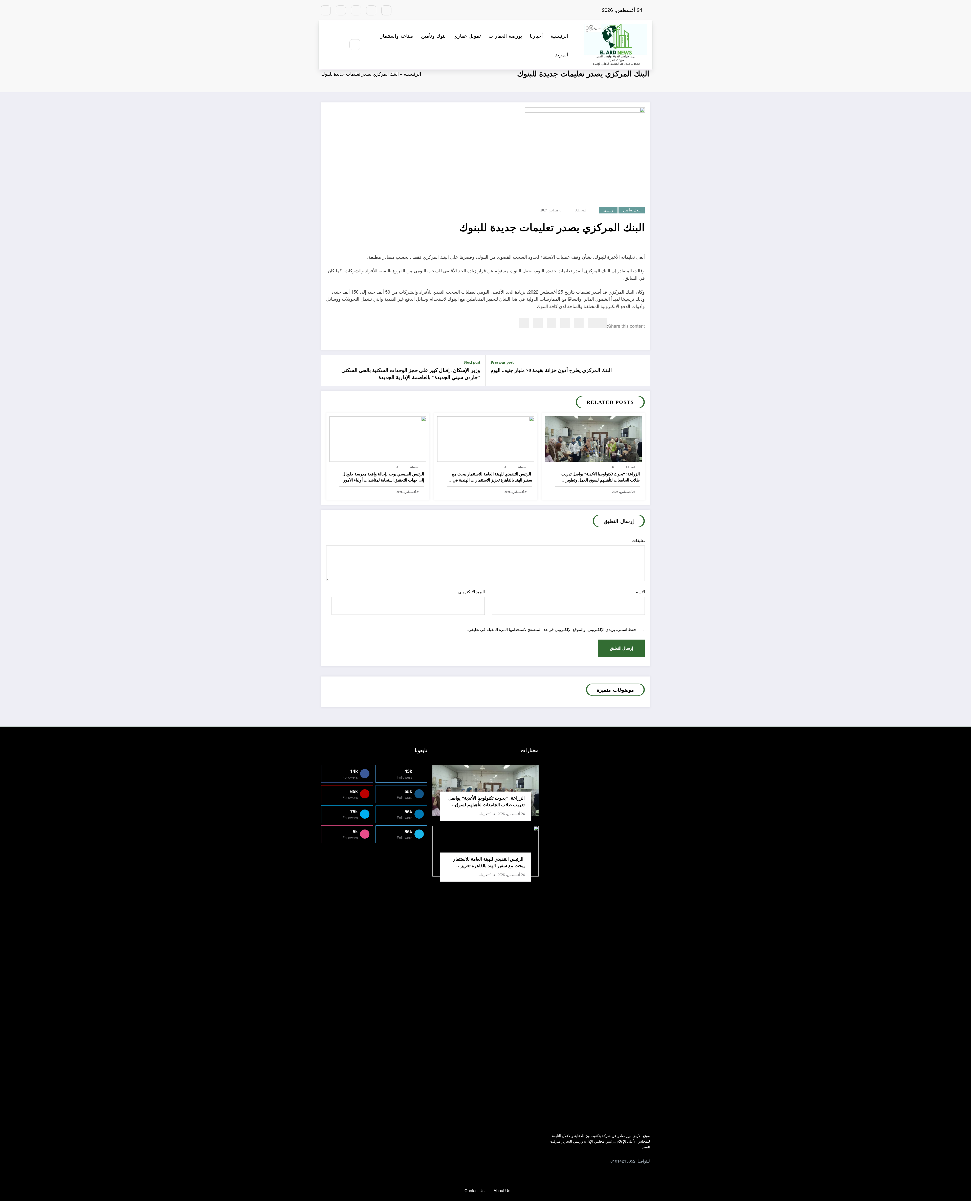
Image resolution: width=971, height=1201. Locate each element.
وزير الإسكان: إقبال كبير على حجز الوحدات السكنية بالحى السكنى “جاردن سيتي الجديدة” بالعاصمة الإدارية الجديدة (410, 373)
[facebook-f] (386, 10)
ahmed (580, 210)
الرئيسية (559, 35)
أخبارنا (536, 35)
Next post (472, 362)
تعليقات (638, 540)
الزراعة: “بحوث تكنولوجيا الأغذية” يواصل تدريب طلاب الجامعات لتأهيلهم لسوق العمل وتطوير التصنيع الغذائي (600, 477)
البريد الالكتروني (471, 592)
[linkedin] (579, 323)
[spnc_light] (340, 45)
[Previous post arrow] (643, 370)
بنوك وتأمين (433, 35)
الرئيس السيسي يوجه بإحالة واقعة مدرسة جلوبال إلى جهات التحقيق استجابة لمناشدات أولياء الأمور (383, 477)
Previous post (502, 362)
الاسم (640, 592)
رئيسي (608, 210)
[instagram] (341, 10)
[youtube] (326, 10)
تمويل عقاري (467, 35)
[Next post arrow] (328, 370)
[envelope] (565, 323)
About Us (502, 1190)
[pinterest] (551, 323)
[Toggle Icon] (328, 45)
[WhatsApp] (538, 323)
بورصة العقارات (505, 35)
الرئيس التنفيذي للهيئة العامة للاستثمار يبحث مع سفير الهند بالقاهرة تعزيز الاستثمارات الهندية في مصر (492, 477)
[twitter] (592, 323)
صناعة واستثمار (396, 35)
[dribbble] (356, 10)
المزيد (561, 54)
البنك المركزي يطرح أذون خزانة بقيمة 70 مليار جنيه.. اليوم (551, 370)
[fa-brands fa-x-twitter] (371, 10)
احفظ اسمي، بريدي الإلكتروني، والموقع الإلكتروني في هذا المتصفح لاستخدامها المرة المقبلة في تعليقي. (552, 629)
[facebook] (602, 323)
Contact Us (474, 1190)
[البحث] (354, 44)
